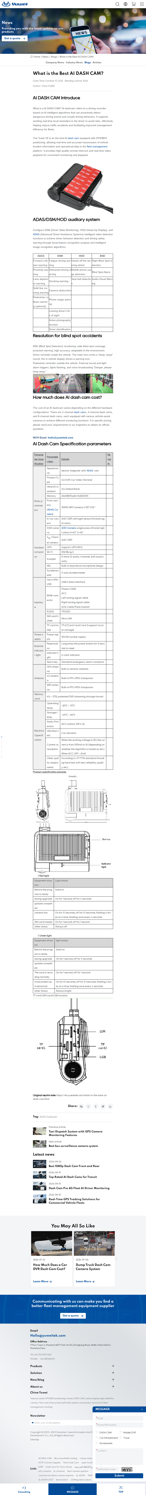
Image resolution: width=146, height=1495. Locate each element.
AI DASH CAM (45, 1458)
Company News (55, 62)
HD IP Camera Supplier (49, 1462)
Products (36, 1366)
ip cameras (59, 1471)
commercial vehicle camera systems (56, 1475)
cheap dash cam (88, 1458)
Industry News (74, 62)
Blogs (54, 57)
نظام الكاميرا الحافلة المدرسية (88, 1467)
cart (134, 4)
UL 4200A (80, 1475)
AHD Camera (68, 528)
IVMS (40, 1467)
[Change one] (127, 1469)
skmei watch (62, 1480)
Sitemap (34, 1439)
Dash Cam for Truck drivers (59, 1467)
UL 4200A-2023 (45, 1480)
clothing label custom (81, 1480)
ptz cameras (44, 1471)
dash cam (73, 138)
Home (37, 57)
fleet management (97, 146)
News (45, 57)
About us (36, 1386)
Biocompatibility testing (65, 1458)
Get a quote (12, 38)
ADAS (36, 234)
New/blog (37, 1379)
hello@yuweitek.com (60, 437)
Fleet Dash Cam (71, 1462)
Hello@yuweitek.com (48, 1336)
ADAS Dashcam (48, 1117)
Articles (97, 62)
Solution (36, 1373)
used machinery (89, 1462)
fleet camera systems (77, 1471)
